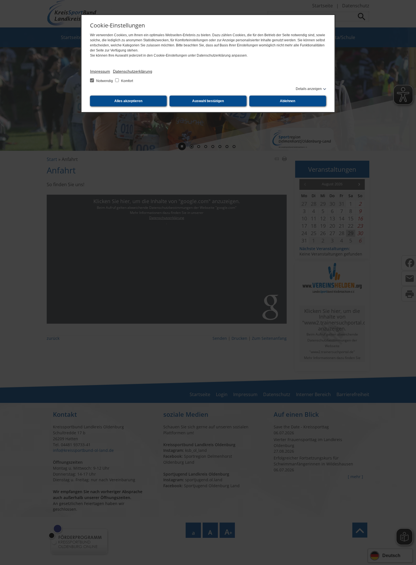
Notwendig (104, 81)
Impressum (100, 71)
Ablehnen (287, 101)
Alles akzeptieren (128, 101)
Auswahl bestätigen (208, 101)
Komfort (126, 81)
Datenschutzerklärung (132, 71)
